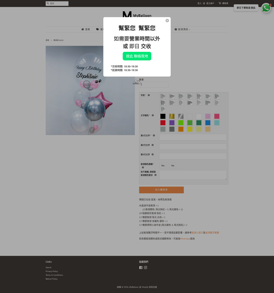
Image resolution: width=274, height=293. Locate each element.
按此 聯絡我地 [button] (137, 56)
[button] (167, 20)
